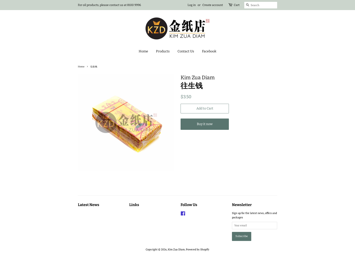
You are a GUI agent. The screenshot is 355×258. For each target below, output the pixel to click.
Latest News (88, 205)
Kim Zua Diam (176, 249)
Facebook (209, 51)
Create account (212, 5)
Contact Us (186, 51)
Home (143, 51)
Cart (237, 5)
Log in (192, 5)
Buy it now (205, 124)
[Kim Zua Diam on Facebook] (183, 214)
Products (163, 51)
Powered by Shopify (197, 249)
